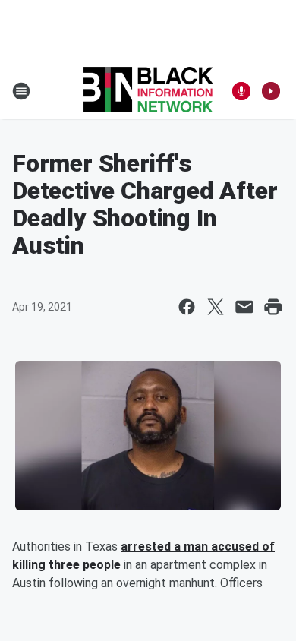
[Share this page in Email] (244, 306)
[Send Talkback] (241, 91)
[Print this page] (273, 306)
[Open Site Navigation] (21, 91)
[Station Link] (148, 91)
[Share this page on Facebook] (186, 306)
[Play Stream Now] (271, 91)
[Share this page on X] (215, 306)
